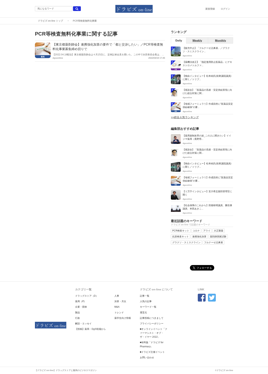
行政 (77, 318)
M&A (116, 306)
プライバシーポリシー (151, 323)
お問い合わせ (147, 357)
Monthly (220, 40)
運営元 (143, 312)
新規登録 (210, 8)
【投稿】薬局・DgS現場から (90, 329)
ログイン (225, 8)
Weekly (197, 40)
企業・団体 (81, 306)
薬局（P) (80, 301)
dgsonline (58, 58)
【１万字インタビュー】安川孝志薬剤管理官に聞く (207, 193)
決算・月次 (120, 301)
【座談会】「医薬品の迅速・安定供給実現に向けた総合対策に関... (207, 92)
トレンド (119, 312)
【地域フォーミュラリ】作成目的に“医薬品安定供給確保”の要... (208, 105)
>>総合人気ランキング (185, 117)
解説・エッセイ (83, 323)
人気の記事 (146, 301)
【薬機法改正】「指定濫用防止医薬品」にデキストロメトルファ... (207, 64)
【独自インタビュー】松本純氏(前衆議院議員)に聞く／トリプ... (207, 78)
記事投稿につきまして (151, 318)
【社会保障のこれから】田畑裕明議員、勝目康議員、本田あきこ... (207, 207)
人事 (116, 295)
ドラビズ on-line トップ (50, 20)
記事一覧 (144, 295)
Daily (178, 40)
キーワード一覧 (148, 306)
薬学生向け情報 (122, 318)
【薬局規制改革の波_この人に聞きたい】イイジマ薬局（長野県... (207, 137)
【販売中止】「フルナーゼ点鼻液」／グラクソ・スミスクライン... (206, 50)
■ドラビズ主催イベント (152, 352)
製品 (77, 312)
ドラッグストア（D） (86, 295)
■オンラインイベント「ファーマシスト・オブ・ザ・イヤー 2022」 (153, 333)
